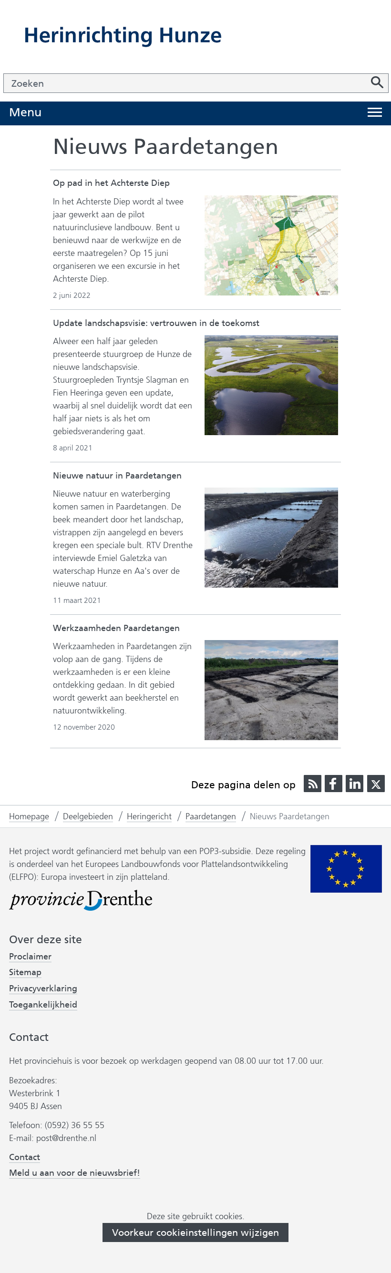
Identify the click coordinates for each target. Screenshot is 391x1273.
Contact (24, 1157)
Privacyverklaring (43, 988)
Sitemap (25, 972)
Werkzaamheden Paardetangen (116, 628)
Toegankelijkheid (43, 1004)
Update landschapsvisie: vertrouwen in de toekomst (156, 323)
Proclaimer (30, 956)
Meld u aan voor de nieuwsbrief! (74, 1173)
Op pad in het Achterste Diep (111, 183)
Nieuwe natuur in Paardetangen (117, 475)
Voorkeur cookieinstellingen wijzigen (195, 1232)
